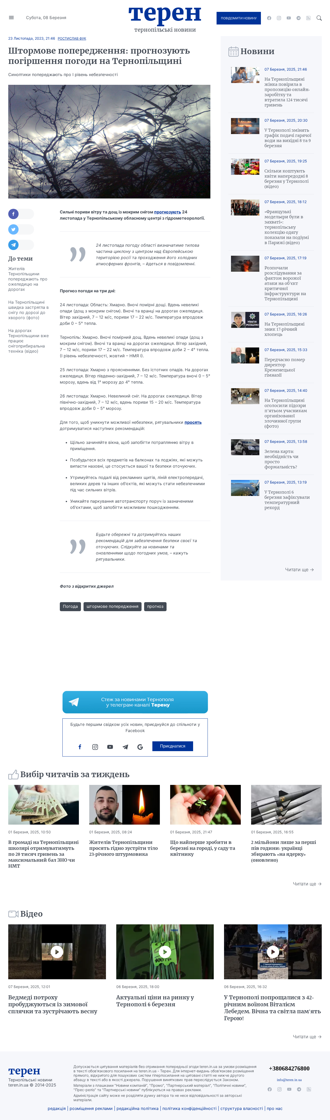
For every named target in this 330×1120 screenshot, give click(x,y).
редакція (57, 1108)
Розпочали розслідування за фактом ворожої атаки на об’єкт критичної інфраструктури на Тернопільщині (285, 283)
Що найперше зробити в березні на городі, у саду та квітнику (202, 848)
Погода (70, 606)
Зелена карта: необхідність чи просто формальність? (282, 459)
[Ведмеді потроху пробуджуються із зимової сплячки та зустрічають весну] (57, 951)
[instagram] (279, 18)
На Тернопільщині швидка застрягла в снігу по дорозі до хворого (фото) (28, 310)
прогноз (155, 606)
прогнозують (167, 211)
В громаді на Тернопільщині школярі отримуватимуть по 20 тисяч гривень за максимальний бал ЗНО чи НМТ (43, 854)
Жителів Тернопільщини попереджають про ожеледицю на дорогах (27, 279)
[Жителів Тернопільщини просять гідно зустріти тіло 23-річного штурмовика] (124, 805)
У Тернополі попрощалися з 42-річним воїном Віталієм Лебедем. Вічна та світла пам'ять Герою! (272, 1008)
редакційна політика (138, 1108)
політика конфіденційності (189, 1108)
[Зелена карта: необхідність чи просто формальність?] (245, 454)
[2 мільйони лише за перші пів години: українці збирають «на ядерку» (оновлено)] (286, 805)
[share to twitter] (21, 229)
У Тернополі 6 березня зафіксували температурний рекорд (287, 500)
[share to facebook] (21, 214)
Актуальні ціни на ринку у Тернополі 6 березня (155, 1001)
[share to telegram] (21, 245)
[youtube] (289, 18)
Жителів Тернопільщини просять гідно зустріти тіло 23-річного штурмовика (123, 848)
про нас (275, 1108)
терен (24, 1070)
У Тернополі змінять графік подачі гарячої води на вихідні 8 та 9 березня (288, 138)
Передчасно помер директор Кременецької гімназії (285, 367)
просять (193, 422)
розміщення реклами (91, 1108)
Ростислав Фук (72, 38)
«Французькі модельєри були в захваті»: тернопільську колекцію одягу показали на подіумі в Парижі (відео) (287, 227)
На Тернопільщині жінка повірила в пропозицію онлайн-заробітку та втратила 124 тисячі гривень (287, 92)
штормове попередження (112, 606)
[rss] (308, 18)
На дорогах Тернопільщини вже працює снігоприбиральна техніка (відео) (28, 341)
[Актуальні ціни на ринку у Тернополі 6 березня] (165, 951)
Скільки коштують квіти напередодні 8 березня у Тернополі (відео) (287, 178)
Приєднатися (172, 746)
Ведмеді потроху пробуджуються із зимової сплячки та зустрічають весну (52, 1004)
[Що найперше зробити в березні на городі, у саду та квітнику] (205, 805)
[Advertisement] (29, 435)
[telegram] (298, 18)
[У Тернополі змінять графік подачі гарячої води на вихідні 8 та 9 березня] (245, 133)
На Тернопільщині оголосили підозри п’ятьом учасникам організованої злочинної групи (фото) (286, 413)
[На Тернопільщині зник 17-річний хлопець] (245, 324)
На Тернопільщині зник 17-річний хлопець (284, 329)
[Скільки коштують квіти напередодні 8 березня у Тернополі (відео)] (245, 174)
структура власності (241, 1108)
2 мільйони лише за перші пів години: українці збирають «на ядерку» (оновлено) (283, 851)
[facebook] (269, 18)
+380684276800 (289, 1068)
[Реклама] (135, 702)
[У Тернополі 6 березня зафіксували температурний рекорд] (245, 495)
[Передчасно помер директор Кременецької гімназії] (245, 362)
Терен (165, 12)
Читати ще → (299, 569)
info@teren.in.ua (289, 1079)
